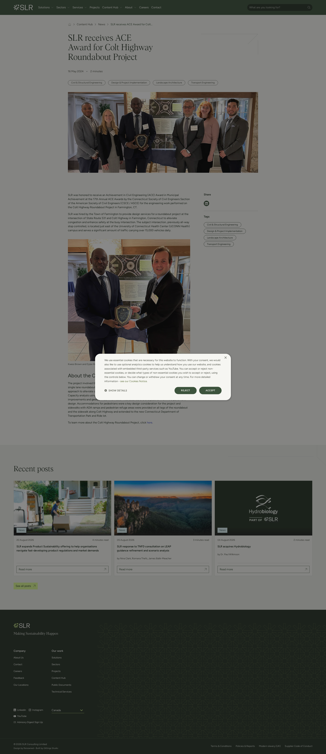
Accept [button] (210, 390)
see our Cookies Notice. (133, 381)
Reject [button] (185, 390)
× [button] (225, 357)
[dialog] (163, 377)
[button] (115, 390)
